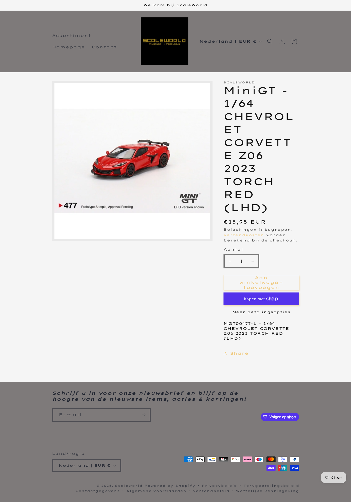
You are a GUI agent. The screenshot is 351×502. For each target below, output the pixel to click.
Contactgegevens (97, 491)
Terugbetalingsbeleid (271, 485)
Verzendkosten (243, 235)
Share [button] (239, 353)
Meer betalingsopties (261, 312)
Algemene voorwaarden (156, 491)
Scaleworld (129, 485)
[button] (270, 41)
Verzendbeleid (211, 491)
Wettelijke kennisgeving (267, 491)
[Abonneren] (144, 415)
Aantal (233, 249)
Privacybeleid (219, 485)
